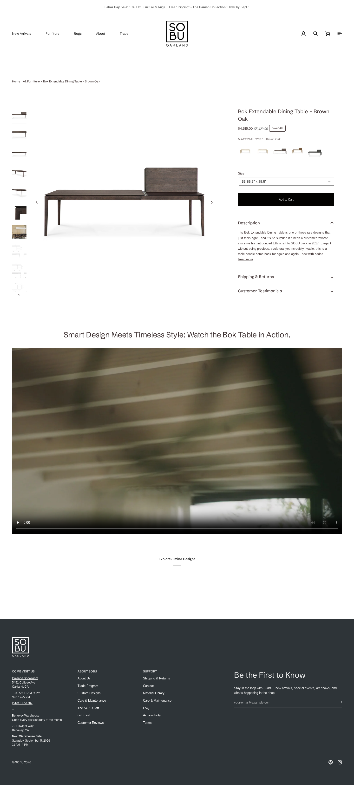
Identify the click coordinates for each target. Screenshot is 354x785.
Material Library (153, 693)
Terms (147, 723)
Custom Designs (89, 693)
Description (249, 223)
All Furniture (31, 81)
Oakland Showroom (25, 678)
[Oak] (246, 152)
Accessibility (152, 715)
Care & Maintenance (92, 700)
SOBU (19, 762)
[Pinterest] (330, 762)
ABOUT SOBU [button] (87, 671)
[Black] (314, 152)
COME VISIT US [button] (23, 671)
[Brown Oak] (281, 152)
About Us (84, 678)
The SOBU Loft (88, 708)
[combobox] (286, 181)
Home (16, 81)
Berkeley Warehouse (25, 715)
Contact (148, 686)
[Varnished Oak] (264, 152)
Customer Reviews (91, 723)
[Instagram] (340, 762)
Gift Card (84, 715)
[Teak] (298, 152)
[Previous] (37, 202)
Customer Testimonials (260, 291)
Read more (245, 259)
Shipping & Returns (256, 276)
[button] (56, 34)
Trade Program (88, 686)
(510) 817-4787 (22, 703)
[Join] (338, 702)
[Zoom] (124, 202)
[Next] (211, 202)
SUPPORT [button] (150, 671)
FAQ (146, 708)
